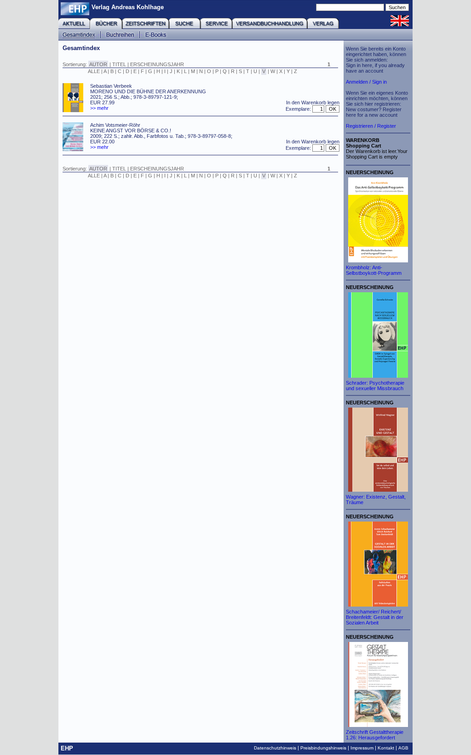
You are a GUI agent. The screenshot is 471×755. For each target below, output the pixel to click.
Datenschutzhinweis (275, 747)
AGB (403, 747)
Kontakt (386, 747)
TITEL (119, 64)
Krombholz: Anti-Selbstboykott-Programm (374, 270)
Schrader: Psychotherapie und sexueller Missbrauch (375, 385)
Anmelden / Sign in (366, 82)
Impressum (361, 747)
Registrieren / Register (371, 126)
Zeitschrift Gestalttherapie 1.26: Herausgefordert (374, 734)
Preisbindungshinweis (323, 747)
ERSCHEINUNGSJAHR (157, 64)
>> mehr (99, 108)
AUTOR (98, 64)
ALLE (94, 71)
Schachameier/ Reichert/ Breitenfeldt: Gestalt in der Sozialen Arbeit (374, 617)
